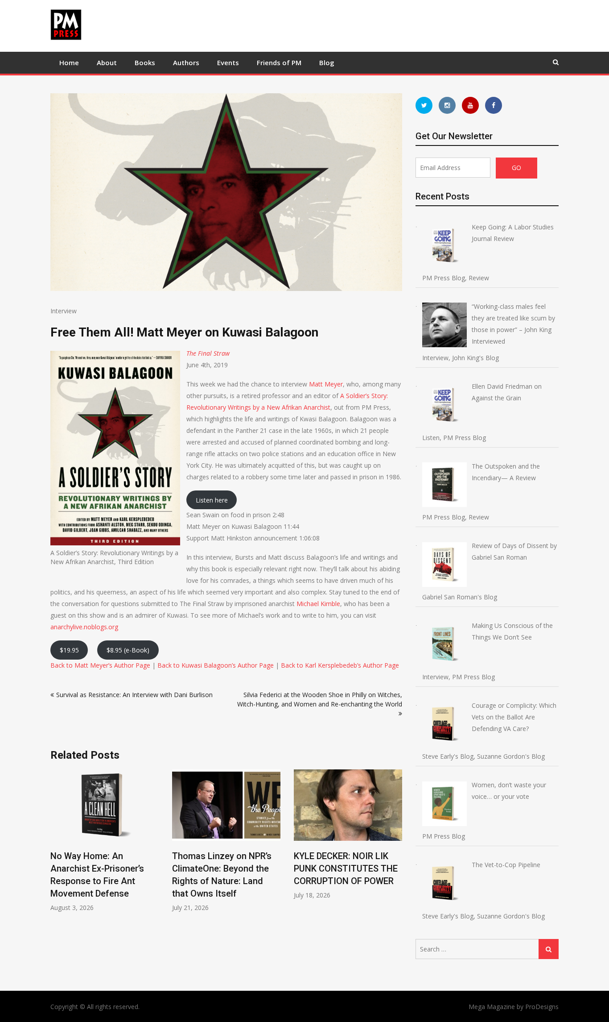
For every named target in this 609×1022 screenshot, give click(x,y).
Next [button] (396, 845)
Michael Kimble (318, 603)
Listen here (212, 500)
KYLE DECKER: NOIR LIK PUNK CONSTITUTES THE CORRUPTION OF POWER (346, 868)
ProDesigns (542, 1006)
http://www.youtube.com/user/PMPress (470, 105)
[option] (104, 840)
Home (69, 62)
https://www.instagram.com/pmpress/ (447, 105)
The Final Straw (208, 353)
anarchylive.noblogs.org (84, 627)
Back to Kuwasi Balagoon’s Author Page (215, 665)
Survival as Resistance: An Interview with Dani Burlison (134, 694)
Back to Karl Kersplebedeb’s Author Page (340, 665)
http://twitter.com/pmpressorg (424, 105)
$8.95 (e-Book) (128, 650)
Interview (63, 311)
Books (145, 62)
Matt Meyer (326, 384)
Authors (186, 62)
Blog (326, 62)
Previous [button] (56, 845)
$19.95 (69, 650)
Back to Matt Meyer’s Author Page (100, 665)
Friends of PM (279, 62)
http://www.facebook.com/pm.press (493, 105)
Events (228, 62)
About (107, 62)
